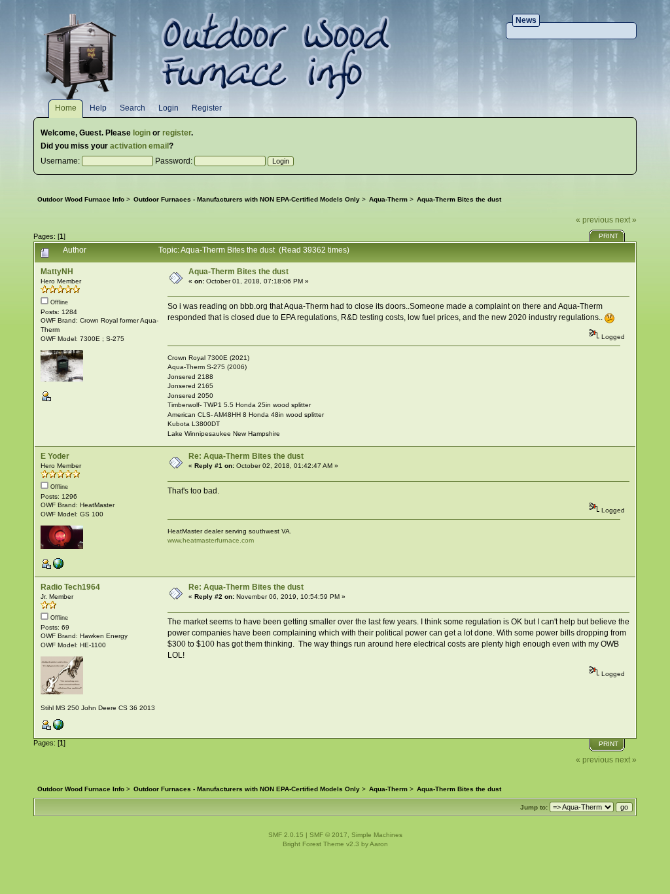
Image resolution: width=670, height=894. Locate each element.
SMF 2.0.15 (286, 834)
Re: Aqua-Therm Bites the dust (246, 456)
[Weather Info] (58, 727)
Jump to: (534, 807)
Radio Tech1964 (70, 587)
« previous (594, 219)
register (176, 132)
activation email (139, 146)
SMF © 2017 (328, 834)
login (141, 132)
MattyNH (57, 271)
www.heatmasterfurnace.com (211, 540)
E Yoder (55, 456)
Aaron (379, 844)
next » (626, 219)
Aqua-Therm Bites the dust (238, 271)
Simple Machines (376, 834)
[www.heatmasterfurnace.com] (58, 566)
